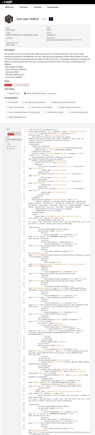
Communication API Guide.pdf (41, 107)
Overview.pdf (13, 102)
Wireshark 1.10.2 (14, 93)
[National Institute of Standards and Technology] (7, 2)
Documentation (52, 7)
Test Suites (37, 7)
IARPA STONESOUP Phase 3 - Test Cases (41, 93)
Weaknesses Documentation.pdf (64, 102)
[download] (51, 19)
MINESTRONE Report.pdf (17, 117)
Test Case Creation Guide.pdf (35, 102)
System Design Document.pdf (69, 107)
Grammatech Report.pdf (79, 112)
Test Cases (24, 7)
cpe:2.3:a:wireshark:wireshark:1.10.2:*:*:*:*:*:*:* (63, 40)
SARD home (9, 7)
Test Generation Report (55, 112)
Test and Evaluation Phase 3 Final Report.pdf (24, 112)
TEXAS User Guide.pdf (16, 107)
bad (48, 30)
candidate (50, 35)
